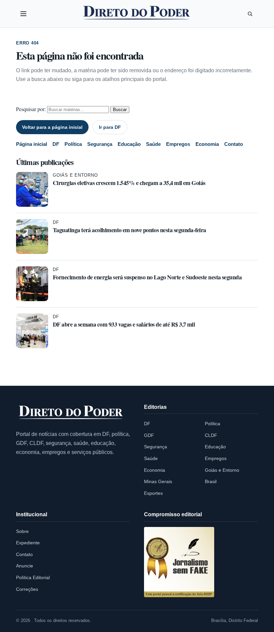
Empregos (178, 144)
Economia (207, 144)
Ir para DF (110, 127)
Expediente (28, 542)
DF (55, 144)
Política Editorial (33, 577)
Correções (27, 589)
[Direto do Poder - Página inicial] (71, 413)
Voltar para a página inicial (52, 127)
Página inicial (31, 144)
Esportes (153, 493)
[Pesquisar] (250, 13)
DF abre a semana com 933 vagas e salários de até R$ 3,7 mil (124, 324)
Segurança (99, 144)
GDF (149, 435)
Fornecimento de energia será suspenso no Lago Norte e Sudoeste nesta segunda (147, 277)
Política (73, 144)
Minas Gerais (158, 481)
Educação (129, 144)
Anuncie (24, 565)
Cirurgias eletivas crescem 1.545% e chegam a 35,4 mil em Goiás (129, 182)
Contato (233, 144)
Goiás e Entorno (75, 175)
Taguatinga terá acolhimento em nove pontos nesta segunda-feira (129, 229)
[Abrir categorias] (23, 13)
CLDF (211, 435)
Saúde (153, 144)
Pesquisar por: (31, 108)
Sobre (22, 531)
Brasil (211, 481)
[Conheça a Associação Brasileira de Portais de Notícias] (179, 562)
